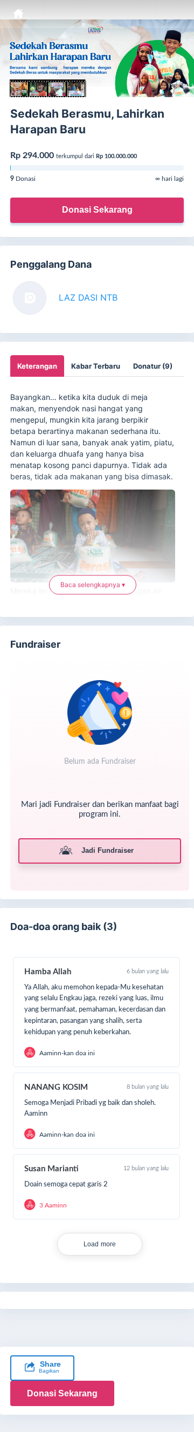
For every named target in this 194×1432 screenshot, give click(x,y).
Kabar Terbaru (95, 366)
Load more (100, 1244)
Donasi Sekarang (97, 209)
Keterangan (37, 366)
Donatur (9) (152, 366)
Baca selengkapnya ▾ (92, 583)
